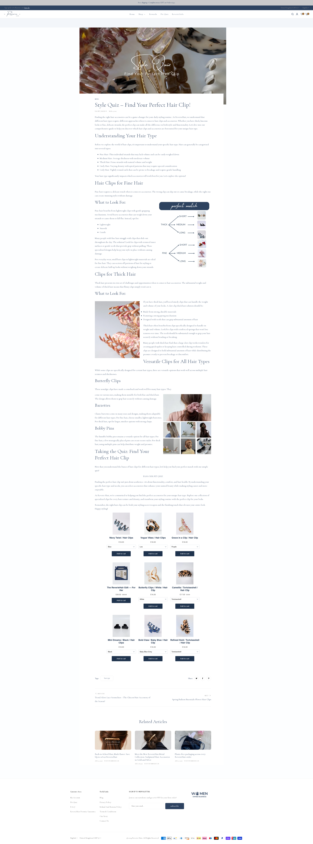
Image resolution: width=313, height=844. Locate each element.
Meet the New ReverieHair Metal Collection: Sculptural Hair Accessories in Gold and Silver (152, 757)
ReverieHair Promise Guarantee (83, 811)
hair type (107, 678)
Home (81, 23)
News (87, 23)
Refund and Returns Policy (111, 807)
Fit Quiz (73, 802)
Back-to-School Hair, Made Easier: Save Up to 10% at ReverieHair (112, 755)
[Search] (292, 14)
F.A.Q (72, 807)
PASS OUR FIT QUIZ (153, 476)
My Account (75, 797)
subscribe (174, 806)
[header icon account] (297, 14)
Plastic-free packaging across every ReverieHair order (190, 755)
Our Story (104, 816)
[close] (310, 18)
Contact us (104, 821)
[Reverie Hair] (12, 14)
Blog (101, 797)
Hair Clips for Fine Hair (119, 183)
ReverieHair (180, 117)
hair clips (143, 128)
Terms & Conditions (108, 811)
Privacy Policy (105, 802)
